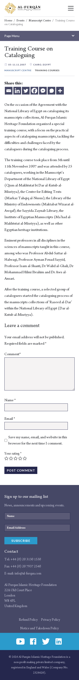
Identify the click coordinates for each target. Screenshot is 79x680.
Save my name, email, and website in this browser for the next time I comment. (37, 440)
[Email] (9, 91)
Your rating (13, 453)
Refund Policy (28, 620)
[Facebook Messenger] (43, 91)
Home (8, 20)
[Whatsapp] (51, 91)
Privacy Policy (50, 620)
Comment (12, 354)
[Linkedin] (17, 91)
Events (20, 20)
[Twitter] (26, 91)
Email (9, 418)
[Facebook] (34, 91)
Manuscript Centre (40, 20)
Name (10, 400)
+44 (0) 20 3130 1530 (26, 559)
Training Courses (47, 70)
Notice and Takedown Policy (39, 628)
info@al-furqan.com (27, 573)
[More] (60, 91)
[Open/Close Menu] (71, 8)
